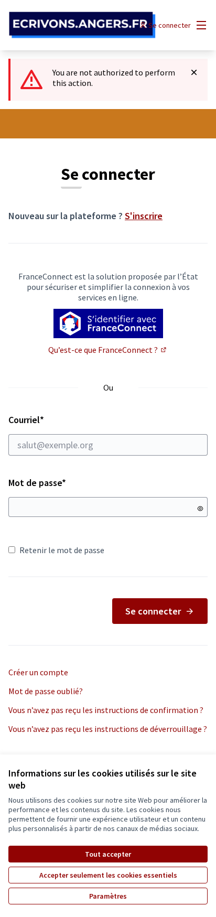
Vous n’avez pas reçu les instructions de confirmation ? (105, 710)
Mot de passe (37, 483)
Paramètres (108, 896)
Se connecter (153, 611)
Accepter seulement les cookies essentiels (108, 875)
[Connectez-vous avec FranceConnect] (108, 323)
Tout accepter (108, 854)
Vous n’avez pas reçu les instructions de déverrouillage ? (107, 729)
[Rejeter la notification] (194, 72)
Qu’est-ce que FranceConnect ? (108, 349)
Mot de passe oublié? (45, 691)
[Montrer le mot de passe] (200, 508)
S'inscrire (144, 216)
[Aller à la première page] (82, 25)
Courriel (63, 420)
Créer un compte (38, 672)
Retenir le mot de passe (61, 550)
